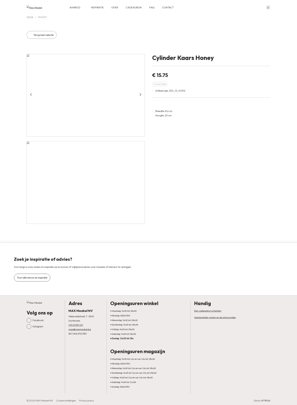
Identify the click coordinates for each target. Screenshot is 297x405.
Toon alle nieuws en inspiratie (32, 277)
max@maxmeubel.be (80, 329)
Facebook (38, 320)
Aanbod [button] (74, 7)
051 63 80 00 (76, 325)
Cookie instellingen (66, 400)
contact (168, 7)
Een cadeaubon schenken (207, 310)
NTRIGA (265, 400)
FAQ (151, 7)
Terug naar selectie (43, 34)
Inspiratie (97, 7)
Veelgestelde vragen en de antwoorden (215, 317)
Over (114, 7)
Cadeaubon (134, 7)
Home (30, 16)
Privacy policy (86, 400)
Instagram (37, 326)
